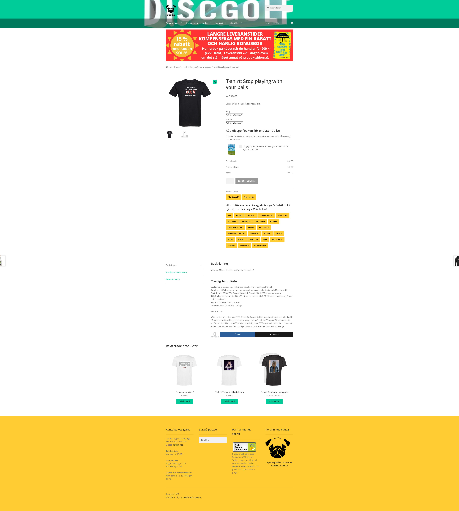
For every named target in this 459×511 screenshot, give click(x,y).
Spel (265, 239)
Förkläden (232, 221)
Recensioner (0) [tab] (173, 279)
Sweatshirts (277, 239)
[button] (215, 82)
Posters (241, 239)
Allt (229, 215)
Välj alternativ (185, 401)
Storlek (229, 119)
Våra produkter (172, 23)
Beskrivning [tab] (171, 265)
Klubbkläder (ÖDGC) (236, 233)
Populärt (219, 23)
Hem (170, 67)
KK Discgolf (264, 227)
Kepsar (251, 227)
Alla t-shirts (249, 197)
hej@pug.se (178, 445)
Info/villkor (234, 23)
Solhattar (254, 239)
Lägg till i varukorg (246, 181)
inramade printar (235, 227)
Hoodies (273, 221)
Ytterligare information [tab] (176, 272)
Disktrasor (282, 215)
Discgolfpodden (266, 215)
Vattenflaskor (260, 245)
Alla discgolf (233, 197)
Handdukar (260, 221)
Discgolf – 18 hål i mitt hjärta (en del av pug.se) (192, 67)
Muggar (267, 233)
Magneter (254, 233)
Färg (228, 111)
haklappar (246, 221)
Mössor (279, 233)
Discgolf (251, 215)
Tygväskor (244, 245)
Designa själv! (192, 23)
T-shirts (231, 245)
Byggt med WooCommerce (189, 497)
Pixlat (230, 239)
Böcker (205, 23)
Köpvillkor (170, 497)
